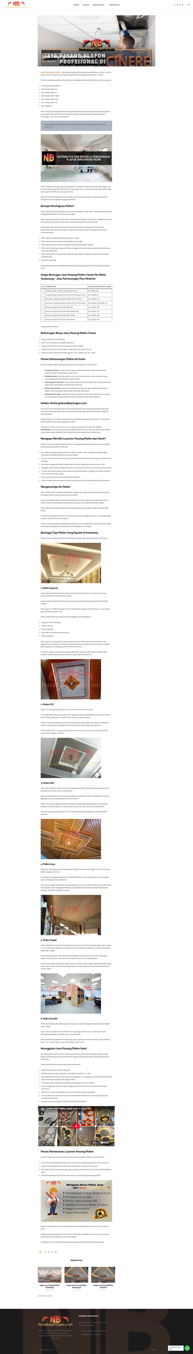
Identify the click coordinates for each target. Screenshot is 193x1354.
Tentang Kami (114, 5)
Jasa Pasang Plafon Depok (51, 51)
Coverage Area (98, 5)
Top (153, 1349)
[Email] (150, 61)
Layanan (86, 5)
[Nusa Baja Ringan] (16, 5)
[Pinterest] (147, 61)
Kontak (76, 5)
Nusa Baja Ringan (50, 61)
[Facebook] (142, 61)
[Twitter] (144, 61)
